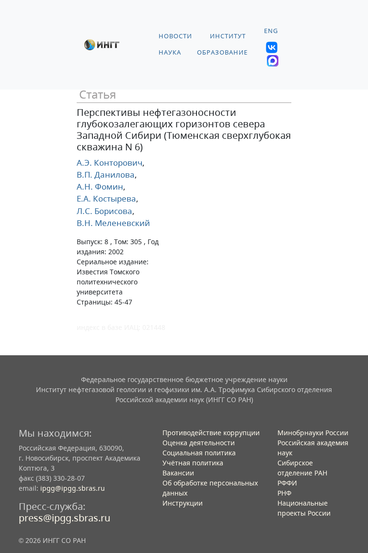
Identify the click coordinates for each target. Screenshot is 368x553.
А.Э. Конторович (109, 162)
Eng (271, 31)
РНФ (284, 492)
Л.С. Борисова (104, 210)
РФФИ (287, 482)
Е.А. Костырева (106, 198)
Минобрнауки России (312, 432)
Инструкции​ (182, 503)
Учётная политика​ (192, 462)
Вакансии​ (178, 472)
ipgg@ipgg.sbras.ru (72, 488)
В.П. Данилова (106, 174)
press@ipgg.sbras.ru (64, 517)
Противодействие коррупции (211, 432)
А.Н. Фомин (100, 186)
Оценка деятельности (198, 442)
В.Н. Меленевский (113, 222)
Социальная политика (199, 452)
